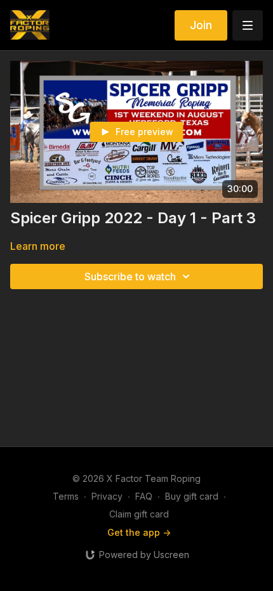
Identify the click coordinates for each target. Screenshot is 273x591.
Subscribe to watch (130, 276)
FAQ (143, 496)
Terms (66, 496)
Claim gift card (139, 514)
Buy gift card (191, 496)
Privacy (107, 496)
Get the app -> (139, 532)
